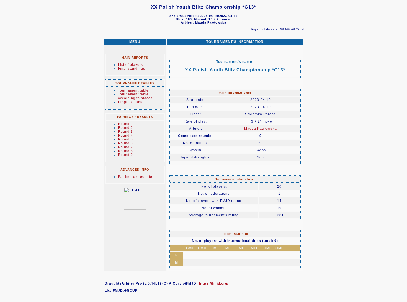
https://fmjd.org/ (213, 283)
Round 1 (125, 124)
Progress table (131, 102)
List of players (130, 65)
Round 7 (125, 147)
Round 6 (125, 143)
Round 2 (125, 128)
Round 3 (125, 132)
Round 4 (125, 135)
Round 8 (125, 151)
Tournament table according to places (135, 96)
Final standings (131, 69)
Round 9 (125, 155)
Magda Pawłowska (260, 129)
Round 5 (125, 139)
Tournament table (133, 90)
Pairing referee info (135, 177)
